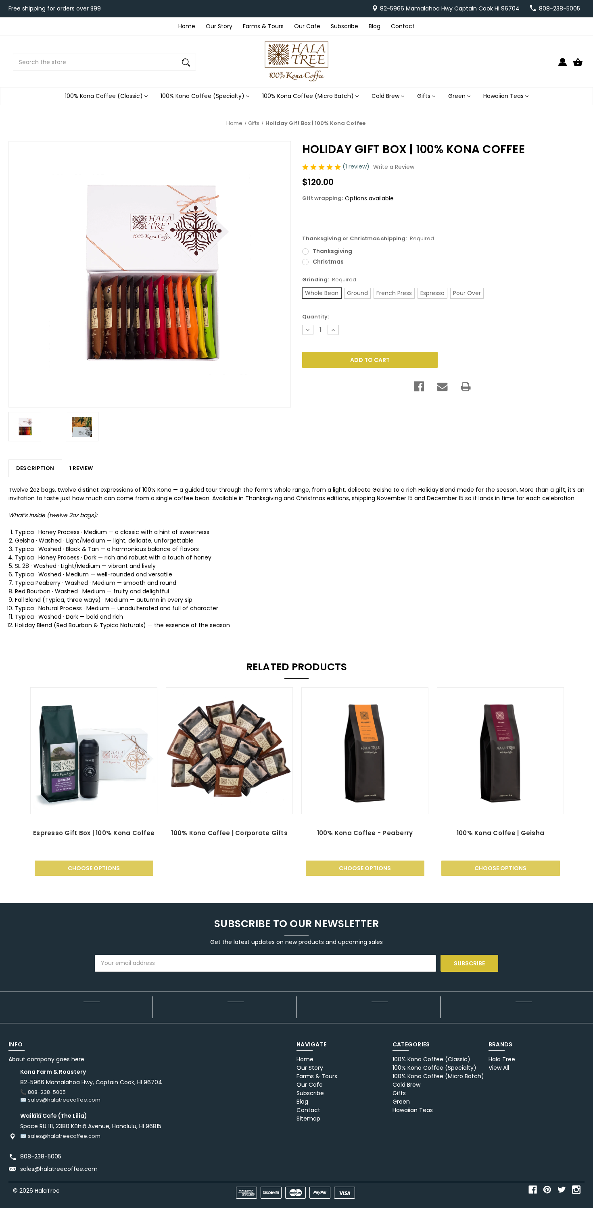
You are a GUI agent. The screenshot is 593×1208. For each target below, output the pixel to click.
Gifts (424, 96)
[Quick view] (94, 806)
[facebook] (532, 1189)
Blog (374, 26)
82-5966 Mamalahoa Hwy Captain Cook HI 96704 (450, 8)
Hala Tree (502, 1059)
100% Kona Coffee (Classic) (104, 96)
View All (499, 1068)
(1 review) (356, 166)
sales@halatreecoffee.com (59, 1169)
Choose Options (94, 868)
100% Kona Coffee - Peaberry (365, 833)
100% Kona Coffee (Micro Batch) (308, 96)
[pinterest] (547, 1189)
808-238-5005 (559, 8)
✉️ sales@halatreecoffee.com (60, 1099)
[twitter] (562, 1189)
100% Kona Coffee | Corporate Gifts (229, 833)
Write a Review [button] (393, 167)
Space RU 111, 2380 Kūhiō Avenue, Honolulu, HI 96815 (90, 1126)
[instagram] (576, 1189)
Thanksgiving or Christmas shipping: (368, 238)
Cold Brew (386, 96)
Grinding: (329, 279)
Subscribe (344, 26)
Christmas (328, 262)
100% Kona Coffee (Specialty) (203, 96)
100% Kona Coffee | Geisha (500, 833)
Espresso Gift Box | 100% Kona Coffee (94, 833)
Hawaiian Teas (504, 96)
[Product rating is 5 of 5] (322, 166)
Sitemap (308, 1118)
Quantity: (315, 316)
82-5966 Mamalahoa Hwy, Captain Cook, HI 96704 (91, 1082)
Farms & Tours (263, 26)
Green (457, 96)
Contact (403, 26)
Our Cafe (307, 26)
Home (186, 26)
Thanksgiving (332, 251)
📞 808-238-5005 (43, 1092)
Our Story (219, 26)
